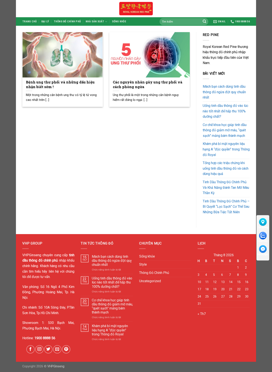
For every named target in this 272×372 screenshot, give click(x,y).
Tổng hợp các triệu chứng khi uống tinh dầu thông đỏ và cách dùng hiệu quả (225, 168)
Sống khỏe (119, 21)
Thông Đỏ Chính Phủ (67, 21)
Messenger (262, 254)
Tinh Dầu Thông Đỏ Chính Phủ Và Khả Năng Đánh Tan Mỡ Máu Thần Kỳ (226, 187)
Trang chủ (29, 21)
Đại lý (45, 21)
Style (143, 264)
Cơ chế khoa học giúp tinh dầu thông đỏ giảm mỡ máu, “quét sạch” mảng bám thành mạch (224, 130)
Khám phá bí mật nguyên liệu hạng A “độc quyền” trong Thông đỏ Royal (226, 149)
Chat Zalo (263, 241)
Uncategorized (150, 281)
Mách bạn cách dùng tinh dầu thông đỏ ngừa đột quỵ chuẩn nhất (224, 91)
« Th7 (202, 314)
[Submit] (204, 21)
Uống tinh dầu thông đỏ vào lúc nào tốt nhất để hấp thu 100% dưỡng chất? (225, 111)
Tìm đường (263, 227)
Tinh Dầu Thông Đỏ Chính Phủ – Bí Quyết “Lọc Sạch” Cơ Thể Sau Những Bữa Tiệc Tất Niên (226, 206)
